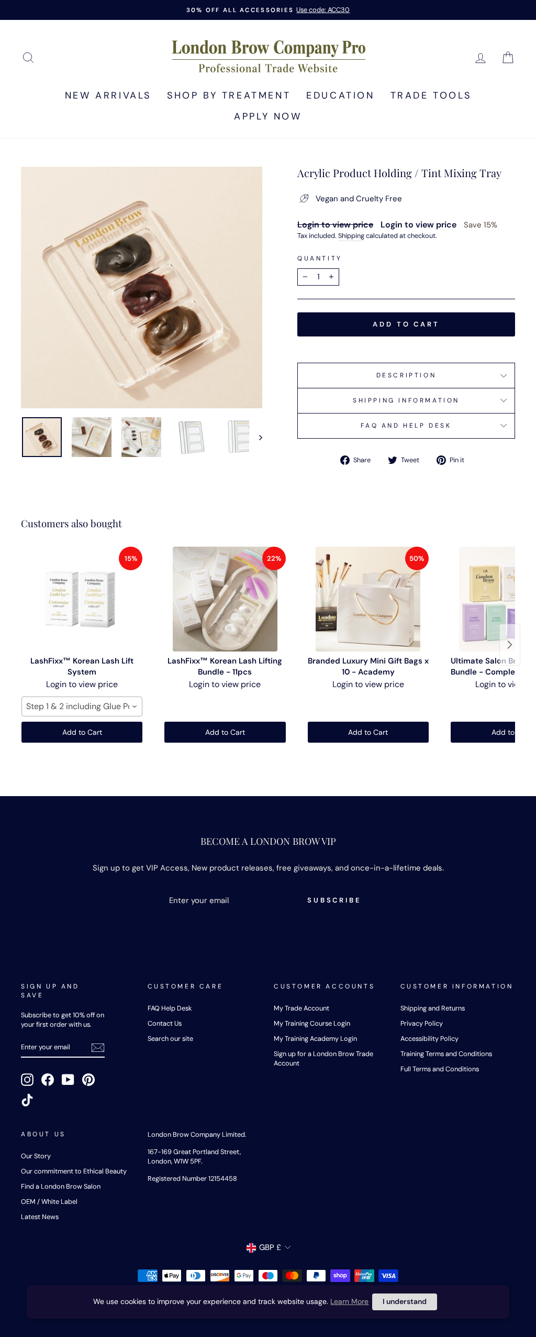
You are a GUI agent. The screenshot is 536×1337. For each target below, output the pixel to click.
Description (406, 375)
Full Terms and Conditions (439, 1068)
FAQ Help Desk (170, 1008)
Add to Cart (82, 732)
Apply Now (268, 116)
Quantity (319, 258)
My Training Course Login (312, 1023)
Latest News (40, 1216)
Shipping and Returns (432, 1008)
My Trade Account (301, 1008)
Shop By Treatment (229, 95)
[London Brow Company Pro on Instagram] (27, 1079)
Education (340, 95)
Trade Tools (431, 95)
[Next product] (509, 645)
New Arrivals (108, 95)
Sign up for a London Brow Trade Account (323, 1058)
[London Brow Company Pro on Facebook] (47, 1079)
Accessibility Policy (429, 1038)
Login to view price (335, 224)
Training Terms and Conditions (446, 1053)
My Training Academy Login (315, 1038)
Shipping (351, 235)
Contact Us (165, 1023)
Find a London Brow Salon (60, 1186)
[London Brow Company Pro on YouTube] (68, 1079)
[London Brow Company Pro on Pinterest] (88, 1079)
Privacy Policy (421, 1023)
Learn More (349, 1301)
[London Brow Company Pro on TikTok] (27, 1100)
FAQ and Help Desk (406, 425)
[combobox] (81, 706)
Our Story (36, 1155)
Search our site (170, 1038)
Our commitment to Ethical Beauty (74, 1171)
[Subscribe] (98, 1047)
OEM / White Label (49, 1201)
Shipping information (406, 400)
